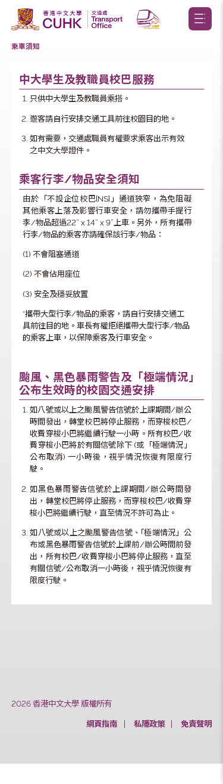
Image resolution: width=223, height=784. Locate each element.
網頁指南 (101, 724)
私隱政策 (149, 724)
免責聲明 (196, 724)
